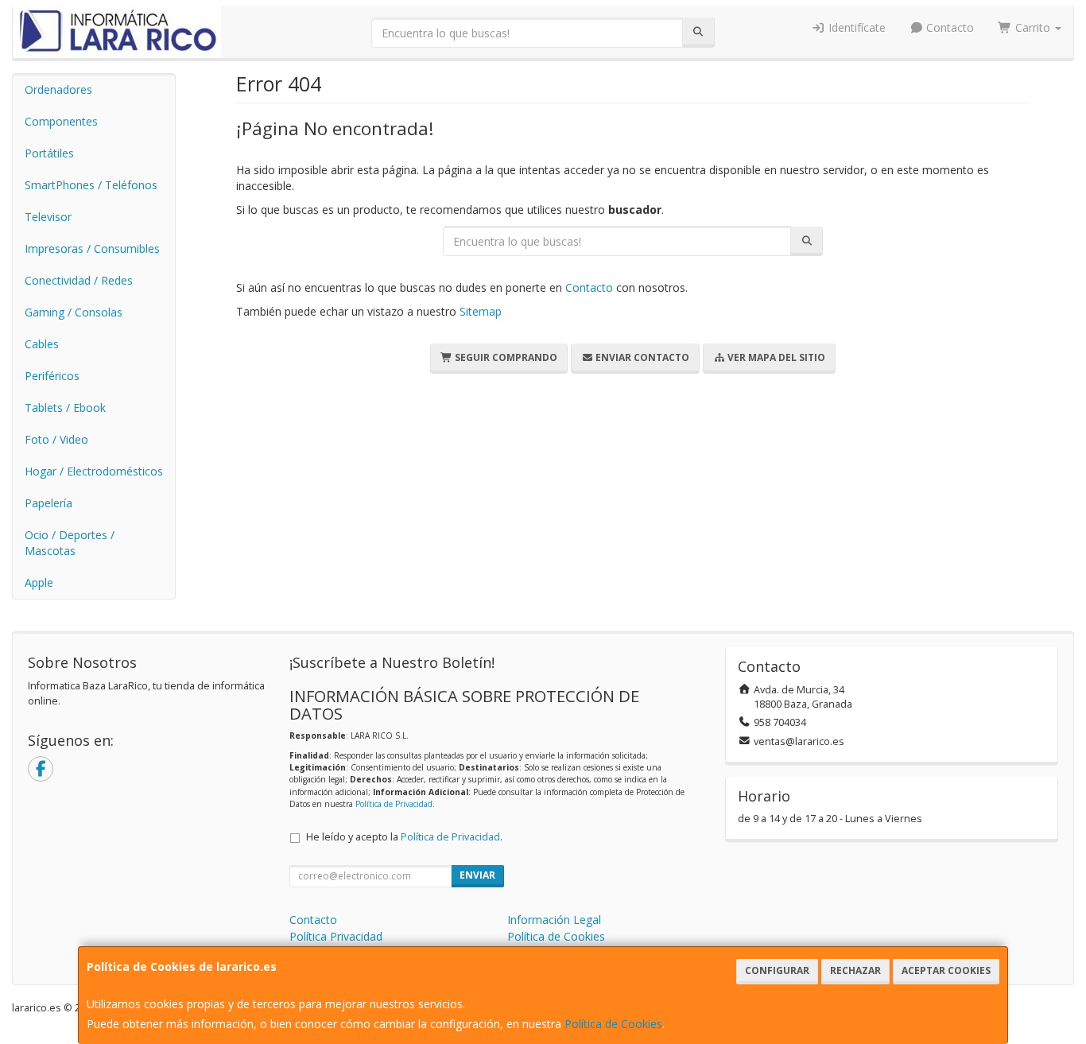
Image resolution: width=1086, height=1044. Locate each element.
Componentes (61, 121)
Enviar (477, 875)
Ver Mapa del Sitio (775, 357)
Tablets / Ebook (65, 407)
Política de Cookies (613, 1023)
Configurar (777, 970)
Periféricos (52, 375)
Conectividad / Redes (79, 280)
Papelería (48, 502)
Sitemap (481, 311)
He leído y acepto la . (404, 837)
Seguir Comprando (504, 357)
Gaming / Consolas (73, 312)
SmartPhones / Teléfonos (91, 184)
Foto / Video (56, 439)
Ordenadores (58, 89)
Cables (42, 343)
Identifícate (855, 27)
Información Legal (554, 919)
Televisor (48, 216)
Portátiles (49, 153)
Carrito (1032, 27)
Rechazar (855, 970)
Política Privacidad (335, 936)
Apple (39, 582)
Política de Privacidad (393, 803)
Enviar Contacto (641, 357)
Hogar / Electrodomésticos (94, 471)
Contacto (948, 27)
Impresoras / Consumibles (92, 248)
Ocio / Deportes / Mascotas (69, 542)
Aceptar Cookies (946, 970)
